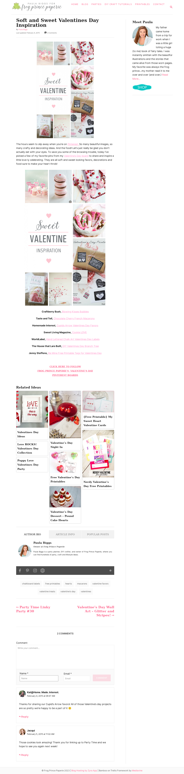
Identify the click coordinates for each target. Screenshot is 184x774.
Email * (68, 673)
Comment (21, 642)
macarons (82, 583)
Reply (25, 716)
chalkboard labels (31, 583)
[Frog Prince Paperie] (39, 7)
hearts (68, 583)
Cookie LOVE (79, 332)
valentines (86, 591)
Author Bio (32, 534)
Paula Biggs (23, 29)
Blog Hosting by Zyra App (84, 770)
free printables (52, 583)
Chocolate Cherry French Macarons (74, 318)
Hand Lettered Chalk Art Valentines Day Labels (73, 339)
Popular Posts (98, 534)
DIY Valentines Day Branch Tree (80, 346)
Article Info (65, 534)
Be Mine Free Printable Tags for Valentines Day (75, 353)
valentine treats (47, 591)
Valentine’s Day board (76, 155)
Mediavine (137, 770)
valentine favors (100, 583)
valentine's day (67, 591)
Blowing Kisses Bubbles (75, 311)
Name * (24, 673)
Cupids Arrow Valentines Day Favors (77, 325)
